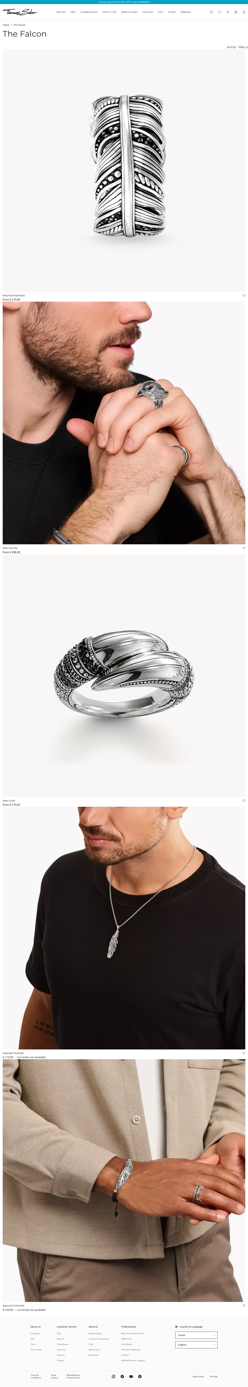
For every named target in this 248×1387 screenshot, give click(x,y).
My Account (94, 1349)
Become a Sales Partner (132, 1333)
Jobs (32, 1338)
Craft (91, 1344)
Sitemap (213, 1376)
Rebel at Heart (129, 12)
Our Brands (126, 1344)
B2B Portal (126, 1338)
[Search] (212, 12)
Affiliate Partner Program (133, 1360)
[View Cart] (244, 12)
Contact (60, 1360)
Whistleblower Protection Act (73, 1376)
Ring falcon (10, 548)
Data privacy (54, 1376)
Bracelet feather (13, 1305)
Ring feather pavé (14, 295)
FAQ (59, 1333)
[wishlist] (220, 12)
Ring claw (9, 800)
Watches (148, 12)
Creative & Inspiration (99, 1338)
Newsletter (94, 1355)
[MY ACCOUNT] (236, 12)
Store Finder (36, 1349)
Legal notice (198, 1376)
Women (61, 12)
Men (73, 12)
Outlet (172, 12)
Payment (61, 1349)
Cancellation (62, 1344)
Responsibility (95, 1333)
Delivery (61, 1355)
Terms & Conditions (36, 1376)
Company (35, 1333)
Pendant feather (13, 1053)
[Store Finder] (228, 12)
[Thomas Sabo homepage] (20, 12)
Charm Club (109, 12)
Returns (60, 1338)
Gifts (160, 12)
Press (33, 1344)
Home (6, 24)
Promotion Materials (131, 1349)
